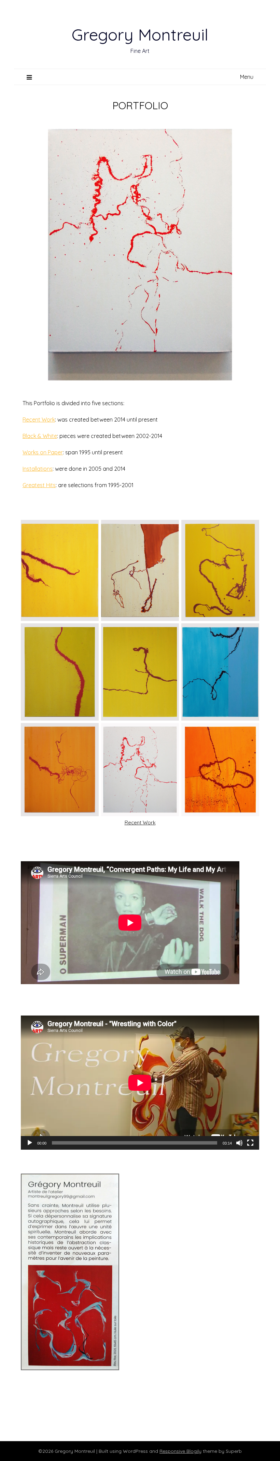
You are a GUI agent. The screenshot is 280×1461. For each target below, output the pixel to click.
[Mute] (239, 1142)
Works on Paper (43, 452)
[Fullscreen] (250, 1142)
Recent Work (39, 419)
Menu (246, 76)
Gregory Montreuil (140, 34)
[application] (140, 1083)
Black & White (40, 435)
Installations (38, 468)
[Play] (29, 1142)
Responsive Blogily (180, 1451)
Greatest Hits (39, 485)
